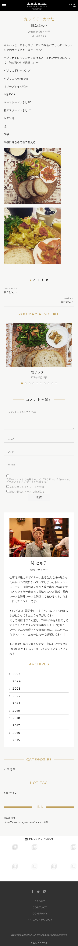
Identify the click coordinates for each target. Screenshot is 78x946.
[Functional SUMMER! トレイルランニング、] (68, 852)
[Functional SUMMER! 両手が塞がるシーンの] (10, 871)
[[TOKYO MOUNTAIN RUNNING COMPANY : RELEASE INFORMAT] (48, 852)
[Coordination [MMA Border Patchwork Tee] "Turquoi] (29, 852)
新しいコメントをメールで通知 (26, 487)
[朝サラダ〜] (39, 345)
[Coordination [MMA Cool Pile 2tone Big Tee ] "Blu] (10, 852)
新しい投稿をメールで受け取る (26, 491)
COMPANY (40, 913)
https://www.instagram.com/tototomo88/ (26, 822)
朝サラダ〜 (39, 372)
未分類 (11, 769)
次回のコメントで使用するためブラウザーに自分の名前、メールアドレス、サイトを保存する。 (38, 480)
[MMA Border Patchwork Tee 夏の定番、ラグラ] (48, 871)
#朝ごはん (11, 793)
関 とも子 (44, 31)
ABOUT (40, 901)
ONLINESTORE (72, 5)
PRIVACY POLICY (40, 919)
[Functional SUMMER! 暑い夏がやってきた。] (68, 871)
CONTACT (40, 907)
